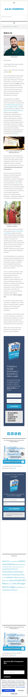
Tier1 (16, 183)
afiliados (10, 561)
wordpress (14, 590)
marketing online (17, 575)
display (17, 566)
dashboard (13, 566)
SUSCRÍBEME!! (14, 509)
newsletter (4, 577)
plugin (4, 580)
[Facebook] (19, 433)
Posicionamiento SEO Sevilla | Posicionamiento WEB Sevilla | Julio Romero (14, 9)
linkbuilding (7, 572)
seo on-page (8, 587)
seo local (10, 583)
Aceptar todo (8, 690)
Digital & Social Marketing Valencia (13, 110)
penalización (21, 577)
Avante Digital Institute (11, 106)
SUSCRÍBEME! (14, 406)
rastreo (7, 580)
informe (15, 569)
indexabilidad (7, 569)
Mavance (15, 133)
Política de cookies (20, 687)
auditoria (10, 564)
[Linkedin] (12, 433)
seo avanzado (15, 580)
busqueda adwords (19, 564)
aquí (15, 468)
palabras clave (12, 577)
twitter (24, 587)
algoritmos (15, 561)
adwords (5, 561)
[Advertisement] (14, 537)
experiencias (21, 566)
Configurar (14, 693)
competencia (5, 566)
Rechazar (21, 690)
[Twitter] (8, 433)
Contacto (7, 677)
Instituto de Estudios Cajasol (14, 104)
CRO (10, 566)
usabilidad (5, 590)
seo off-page (19, 583)
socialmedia (19, 587)
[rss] (15, 433)
